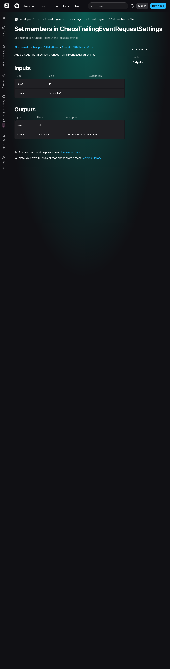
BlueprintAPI (22, 47)
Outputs (138, 62)
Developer (25, 19)
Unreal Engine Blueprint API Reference (98, 19)
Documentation (38, 19)
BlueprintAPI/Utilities (45, 47)
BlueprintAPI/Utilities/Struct (79, 47)
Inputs (136, 57)
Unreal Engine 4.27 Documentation (76, 19)
